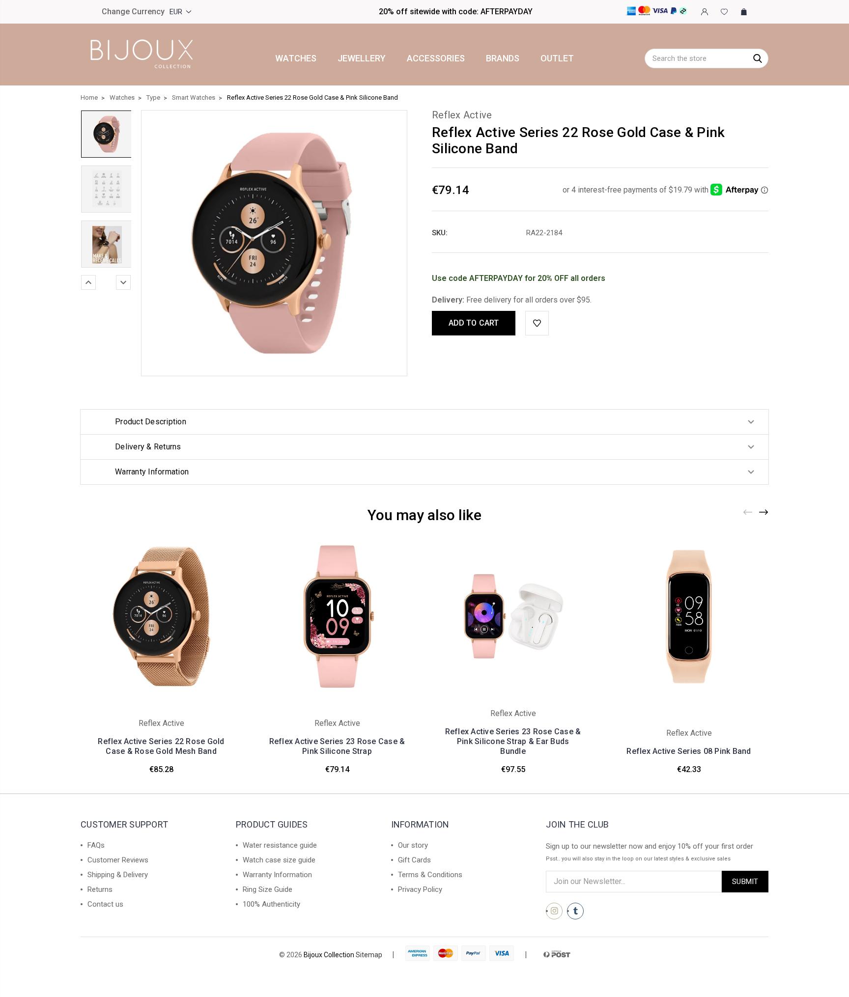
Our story (413, 845)
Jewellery (362, 58)
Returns (100, 889)
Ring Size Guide (267, 889)
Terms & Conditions (430, 874)
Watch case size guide (279, 860)
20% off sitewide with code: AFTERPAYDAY (456, 11)
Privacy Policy (420, 889)
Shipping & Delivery (117, 874)
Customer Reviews (117, 860)
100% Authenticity (271, 904)
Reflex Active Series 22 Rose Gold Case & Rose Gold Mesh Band (161, 746)
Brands (502, 58)
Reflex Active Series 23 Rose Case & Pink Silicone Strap (337, 746)
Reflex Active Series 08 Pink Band (688, 751)
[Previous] (88, 282)
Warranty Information (277, 874)
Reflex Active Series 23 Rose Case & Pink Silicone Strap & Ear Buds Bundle (513, 741)
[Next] (123, 282)
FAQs (96, 845)
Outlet (557, 58)
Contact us (105, 904)
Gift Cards (414, 860)
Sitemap (369, 955)
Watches (295, 58)
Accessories (436, 58)
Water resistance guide (280, 845)
